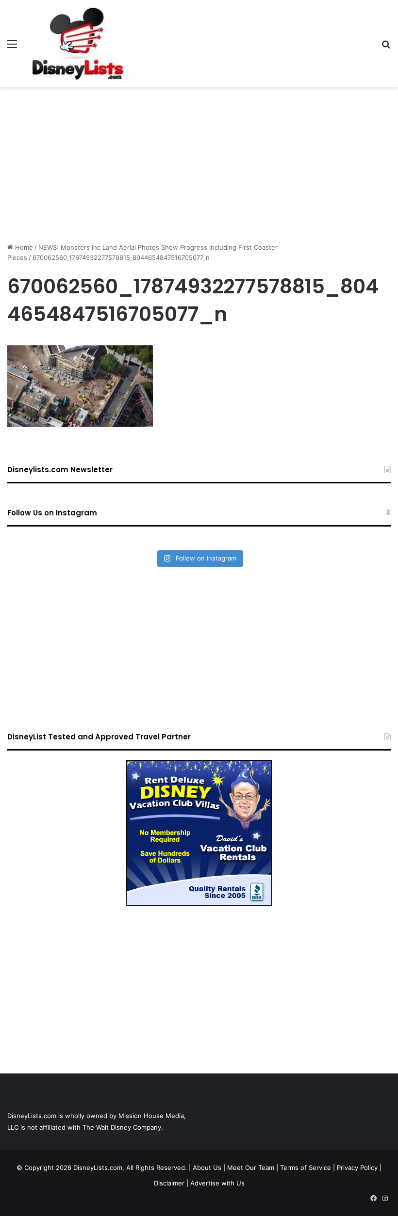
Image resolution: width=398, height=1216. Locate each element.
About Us (207, 1167)
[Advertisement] (199, 165)
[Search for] (386, 47)
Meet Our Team (250, 1167)
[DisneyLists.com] (78, 43)
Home (23, 247)
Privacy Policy (357, 1167)
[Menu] (12, 47)
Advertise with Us (217, 1183)
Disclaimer (169, 1183)
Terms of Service (305, 1167)
